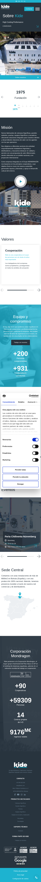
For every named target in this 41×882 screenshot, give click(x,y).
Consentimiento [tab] (9, 402)
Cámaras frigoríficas (20, 803)
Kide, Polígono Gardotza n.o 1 (20, 788)
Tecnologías (20, 821)
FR (22, 1)
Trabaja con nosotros (20, 342)
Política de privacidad (20, 871)
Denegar (20, 484)
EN (19, 1)
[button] (2, 97)
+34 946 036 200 (20, 782)
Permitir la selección (20, 477)
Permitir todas (20, 470)
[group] (20, 523)
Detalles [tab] (21, 402)
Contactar (29, 9)
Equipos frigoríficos (20, 812)
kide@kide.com (20, 785)
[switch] (35, 446)
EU (24, 1)
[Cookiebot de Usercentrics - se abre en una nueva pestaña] (29, 396)
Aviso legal (20, 875)
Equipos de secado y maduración (20, 814)
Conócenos (7, 26)
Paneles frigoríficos (20, 806)
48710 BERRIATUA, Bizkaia (20, 791)
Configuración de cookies (21, 878)
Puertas (20, 809)
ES (16, 1)
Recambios (20, 818)
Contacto (20, 830)
